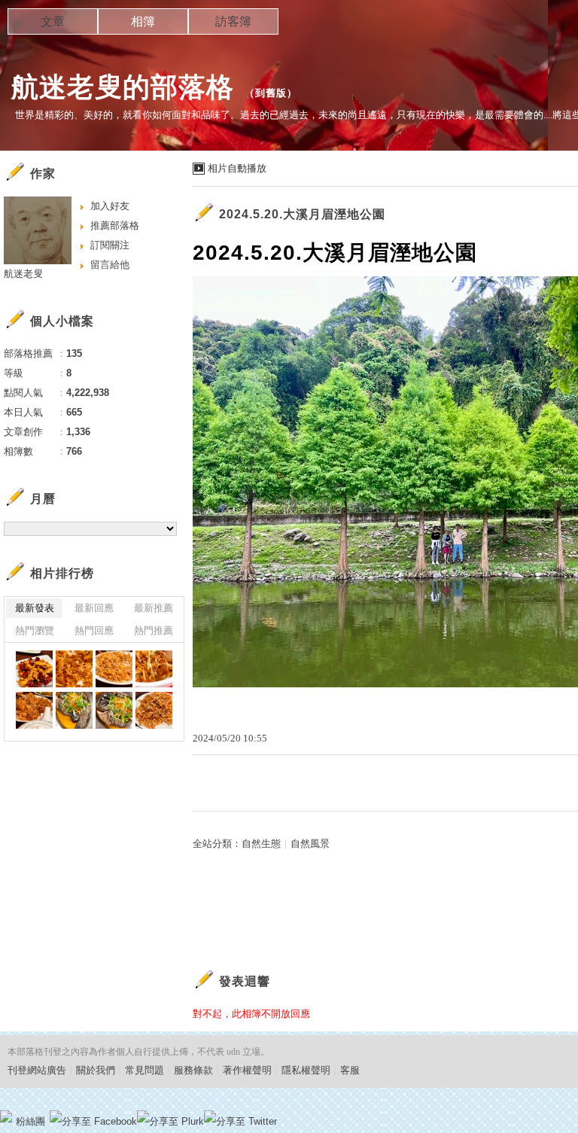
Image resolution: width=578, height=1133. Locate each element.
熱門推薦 (153, 630)
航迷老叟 (23, 273)
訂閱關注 (109, 245)
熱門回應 (94, 630)
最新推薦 (153, 608)
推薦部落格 (114, 225)
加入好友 (109, 206)
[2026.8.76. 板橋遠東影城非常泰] (34, 668)
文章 (53, 21)
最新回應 (94, 608)
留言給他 (109, 264)
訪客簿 (233, 21)
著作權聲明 (247, 1070)
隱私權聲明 (305, 1070)
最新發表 (34, 608)
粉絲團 (30, 1121)
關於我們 (95, 1070)
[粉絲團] (6, 1116)
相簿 (143, 21)
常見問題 (144, 1070)
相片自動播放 (237, 168)
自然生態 (261, 843)
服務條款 (193, 1070)
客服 (350, 1070)
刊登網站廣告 (37, 1070)
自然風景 (310, 843)
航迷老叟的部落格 (122, 87)
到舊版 (271, 93)
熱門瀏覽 (34, 630)
